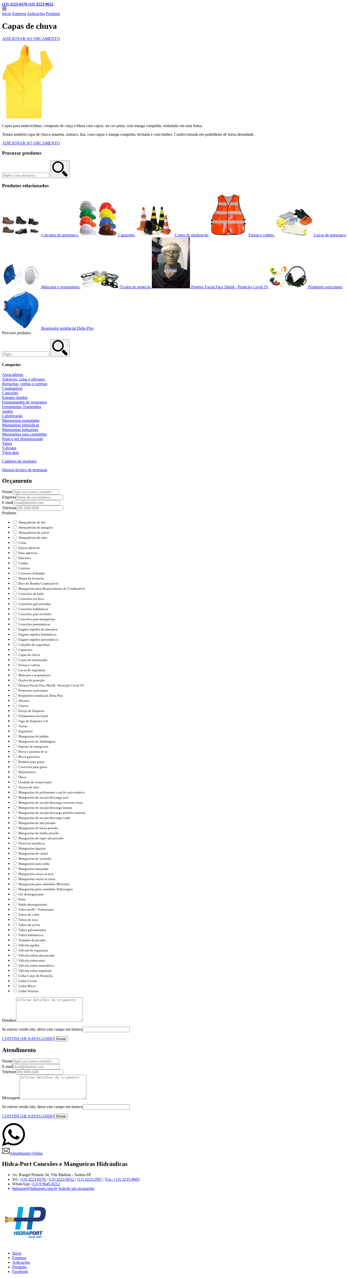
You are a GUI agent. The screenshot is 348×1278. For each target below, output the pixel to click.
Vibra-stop (10, 452)
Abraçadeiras (12, 374)
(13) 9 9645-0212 (46, 1184)
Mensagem (11, 1098)
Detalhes (9, 1020)
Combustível (12, 388)
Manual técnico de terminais (24, 470)
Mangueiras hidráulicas (20, 425)
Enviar (61, 1039)
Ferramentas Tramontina (21, 407)
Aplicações (36, 13)
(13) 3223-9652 (62, 1179)
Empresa (19, 13)
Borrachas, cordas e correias (24, 384)
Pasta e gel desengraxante (22, 439)
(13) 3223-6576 (33, 1179)
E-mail (7, 502)
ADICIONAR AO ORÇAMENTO (31, 38)
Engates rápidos (15, 397)
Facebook (20, 1271)
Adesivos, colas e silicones (23, 379)
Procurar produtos (21, 153)
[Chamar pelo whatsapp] (13, 1144)
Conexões (10, 393)
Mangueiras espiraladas (20, 420)
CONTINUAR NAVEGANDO (28, 1039)
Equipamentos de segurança (24, 402)
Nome (7, 492)
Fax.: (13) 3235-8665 (122, 1179)
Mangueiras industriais (20, 429)
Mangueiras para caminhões (24, 434)
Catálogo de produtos (19, 461)
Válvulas (9, 448)
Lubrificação (12, 416)
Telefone (9, 508)
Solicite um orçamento (76, 1188)
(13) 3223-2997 (90, 1179)
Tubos (7, 443)
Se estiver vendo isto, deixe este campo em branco (42, 1029)
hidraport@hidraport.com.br (34, 1188)
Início (6, 13)
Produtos (53, 13)
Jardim (7, 411)
